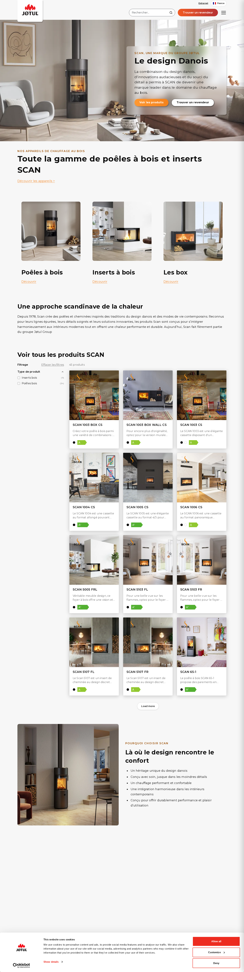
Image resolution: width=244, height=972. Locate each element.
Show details (51, 961)
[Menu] (224, 12)
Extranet (203, 3)
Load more (148, 706)
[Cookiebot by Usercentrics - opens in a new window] (21, 965)
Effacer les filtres (52, 364)
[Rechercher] (171, 12)
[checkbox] (18, 377)
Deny (216, 963)
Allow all (216, 941)
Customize (214, 952)
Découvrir (28, 281)
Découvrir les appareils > (36, 181)
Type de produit (28, 371)
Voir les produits (151, 102)
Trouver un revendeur (198, 12)
